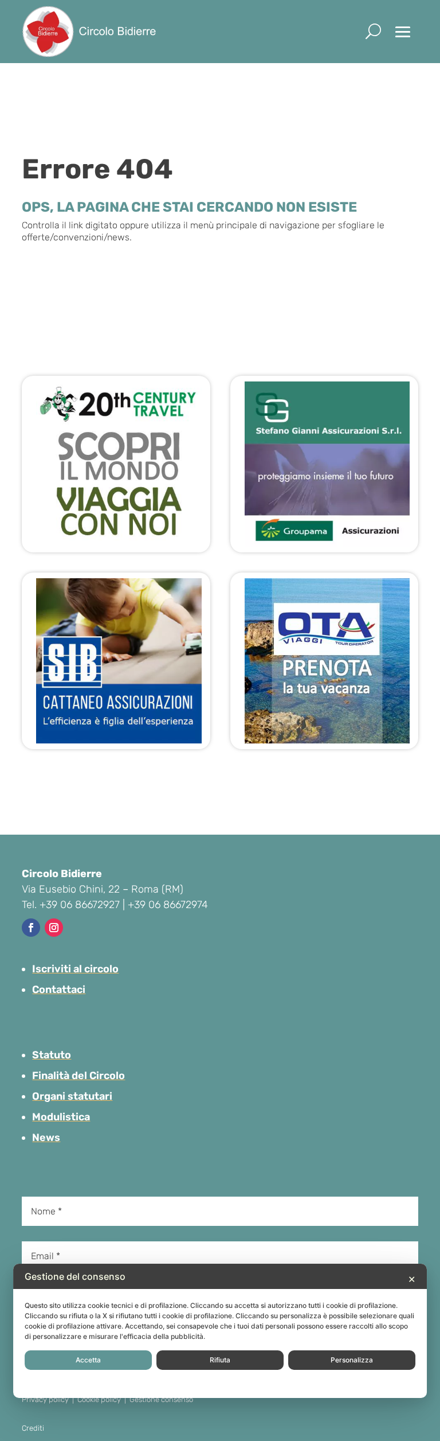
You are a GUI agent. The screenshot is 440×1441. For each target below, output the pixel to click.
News (46, 1137)
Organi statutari (72, 1096)
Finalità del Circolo (78, 1075)
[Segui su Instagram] (54, 927)
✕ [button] (411, 1279)
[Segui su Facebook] (31, 927)
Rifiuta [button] (220, 1360)
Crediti (33, 1428)
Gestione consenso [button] (161, 1399)
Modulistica (61, 1117)
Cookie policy (99, 1399)
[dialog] (220, 1331)
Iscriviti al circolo (75, 969)
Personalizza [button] (352, 1360)
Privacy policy (45, 1399)
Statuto (51, 1055)
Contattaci (58, 989)
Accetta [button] (88, 1360)
